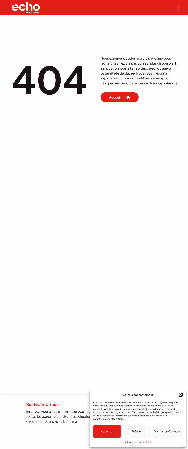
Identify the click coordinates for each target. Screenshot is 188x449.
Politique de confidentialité (138, 442)
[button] (180, 394)
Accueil (115, 97)
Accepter (107, 431)
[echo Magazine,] (25, 7)
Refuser (136, 431)
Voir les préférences (167, 431)
